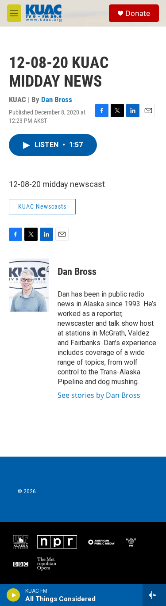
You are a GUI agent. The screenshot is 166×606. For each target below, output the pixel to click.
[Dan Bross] (29, 285)
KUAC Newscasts (42, 206)
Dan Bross (56, 99)
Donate (137, 13)
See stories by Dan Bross (99, 395)
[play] (13, 595)
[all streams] (154, 595)
